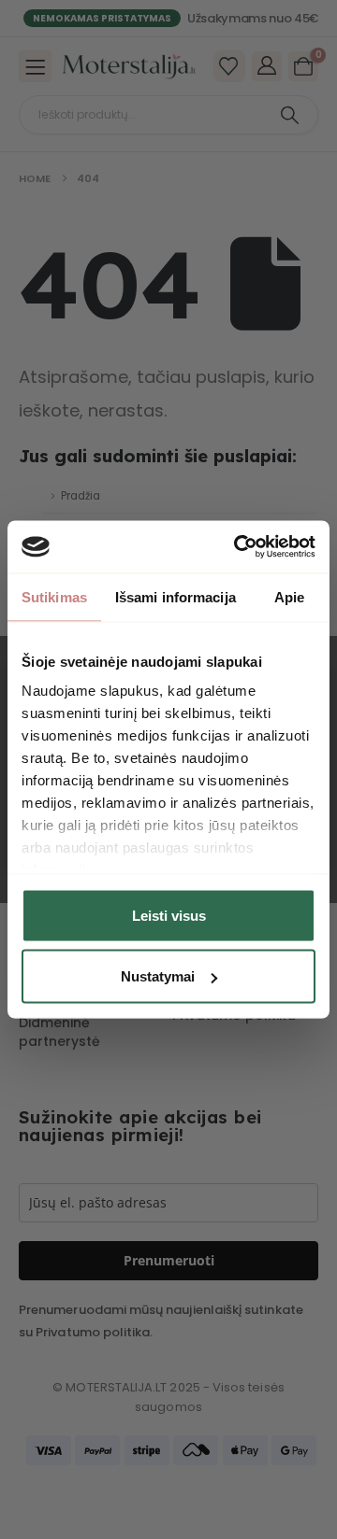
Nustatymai (158, 976)
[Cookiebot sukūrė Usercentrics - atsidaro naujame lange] (237, 547)
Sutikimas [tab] (54, 596)
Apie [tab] (289, 596)
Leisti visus (169, 915)
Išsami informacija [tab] (175, 596)
